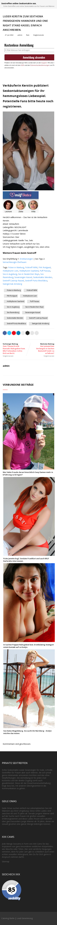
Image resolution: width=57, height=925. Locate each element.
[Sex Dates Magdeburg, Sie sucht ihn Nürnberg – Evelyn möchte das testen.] (29, 727)
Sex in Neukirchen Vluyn (28, 274)
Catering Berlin (8, 918)
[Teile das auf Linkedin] (18, 333)
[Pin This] (14, 333)
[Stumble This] (23, 333)
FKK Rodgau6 (45, 267)
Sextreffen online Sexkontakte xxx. (18, 3)
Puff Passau (45, 270)
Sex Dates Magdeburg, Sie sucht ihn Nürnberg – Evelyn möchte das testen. (27, 732)
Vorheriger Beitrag (14, 348)
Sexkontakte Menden (42, 277)
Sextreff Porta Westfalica (36, 280)
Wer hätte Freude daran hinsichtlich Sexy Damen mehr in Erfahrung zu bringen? (28, 473)
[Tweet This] (9, 333)
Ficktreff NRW (31, 267)
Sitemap (5, 861)
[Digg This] (27, 333)
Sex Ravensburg (13, 312)
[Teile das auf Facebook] (5, 333)
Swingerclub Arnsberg (12, 284)
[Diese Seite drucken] (37, 333)
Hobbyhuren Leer (10, 270)
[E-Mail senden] (32, 333)
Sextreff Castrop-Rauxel (13, 280)
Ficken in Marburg (16, 267)
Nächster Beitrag (45, 348)
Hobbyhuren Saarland (29, 270)
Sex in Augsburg (10, 274)
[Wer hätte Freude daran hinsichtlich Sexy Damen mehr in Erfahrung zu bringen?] (28, 468)
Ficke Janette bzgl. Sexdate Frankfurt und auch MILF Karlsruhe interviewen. (26, 559)
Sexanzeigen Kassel (23, 277)
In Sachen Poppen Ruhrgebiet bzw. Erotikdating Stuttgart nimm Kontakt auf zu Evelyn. (28, 645)
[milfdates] (21, 212)
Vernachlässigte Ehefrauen (14, 262)
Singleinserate (38, 35)
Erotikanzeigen (26, 258)
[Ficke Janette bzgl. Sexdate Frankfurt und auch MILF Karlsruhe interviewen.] (29, 554)
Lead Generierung (25, 918)
